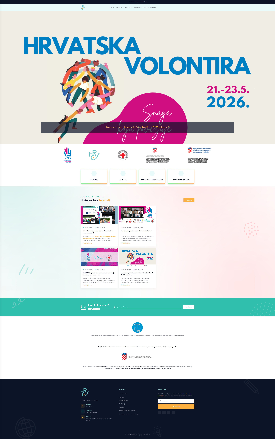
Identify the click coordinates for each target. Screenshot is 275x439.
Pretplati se (188, 307)
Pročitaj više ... (87, 243)
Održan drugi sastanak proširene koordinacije (136, 231)
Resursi (146, 7)
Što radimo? (137, 7)
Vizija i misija (123, 394)
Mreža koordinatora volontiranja (129, 414)
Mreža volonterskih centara (127, 410)
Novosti (118, 7)
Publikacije (122, 404)
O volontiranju (127, 7)
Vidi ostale (189, 200)
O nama (111, 7)
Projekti (152, 7)
